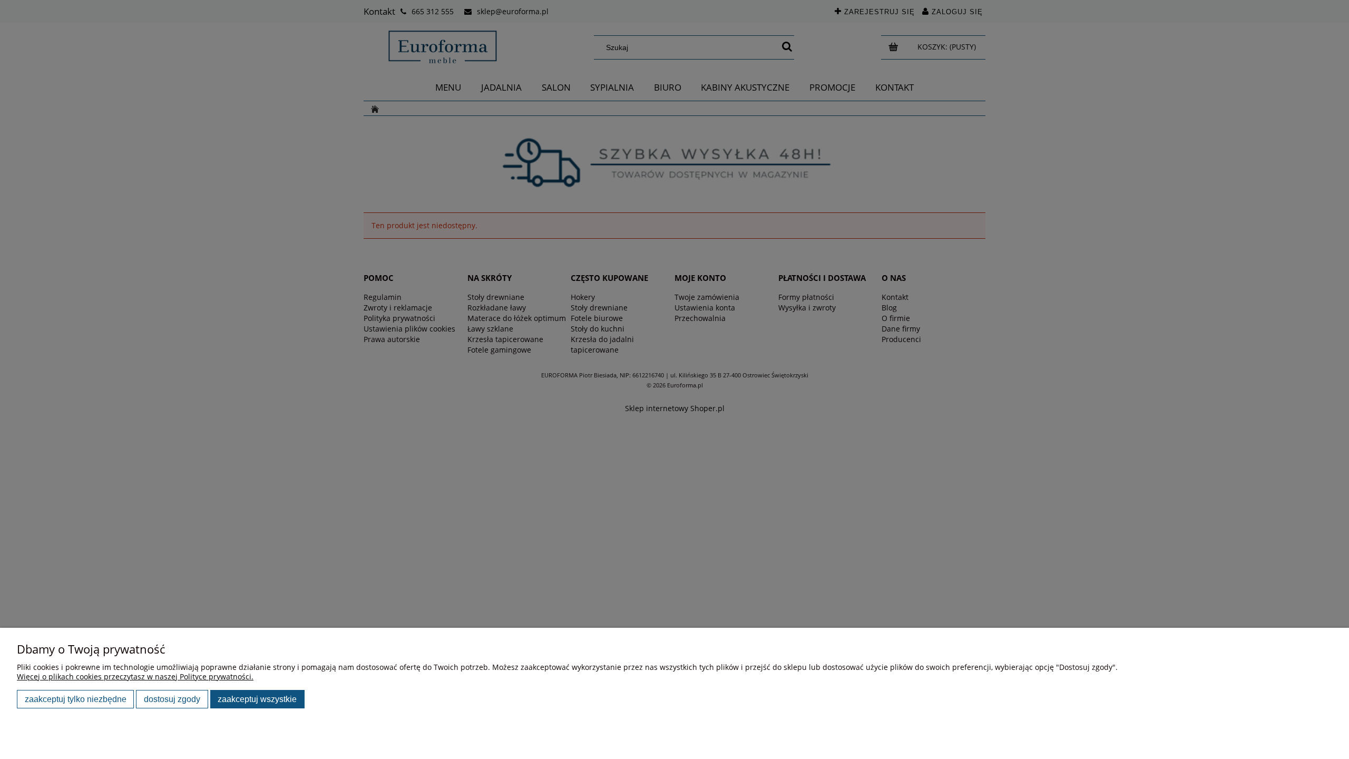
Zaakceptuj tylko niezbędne (75, 699)
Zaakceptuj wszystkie (257, 699)
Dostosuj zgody (172, 699)
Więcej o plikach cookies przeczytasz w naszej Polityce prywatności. (135, 677)
